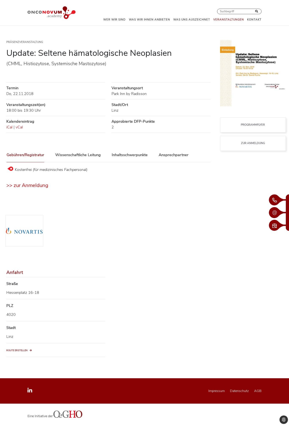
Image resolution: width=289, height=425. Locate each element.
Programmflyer (253, 125)
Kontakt (254, 20)
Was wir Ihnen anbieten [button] (149, 20)
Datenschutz (239, 391)
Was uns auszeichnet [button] (191, 20)
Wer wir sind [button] (114, 20)
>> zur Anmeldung (27, 185)
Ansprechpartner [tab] (174, 154)
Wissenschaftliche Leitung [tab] (78, 154)
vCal (19, 127)
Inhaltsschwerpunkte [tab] (130, 154)
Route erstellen (17, 350)
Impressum (216, 391)
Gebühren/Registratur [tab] (25, 154)
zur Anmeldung (253, 143)
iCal (9, 127)
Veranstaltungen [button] (228, 20)
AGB (257, 391)
